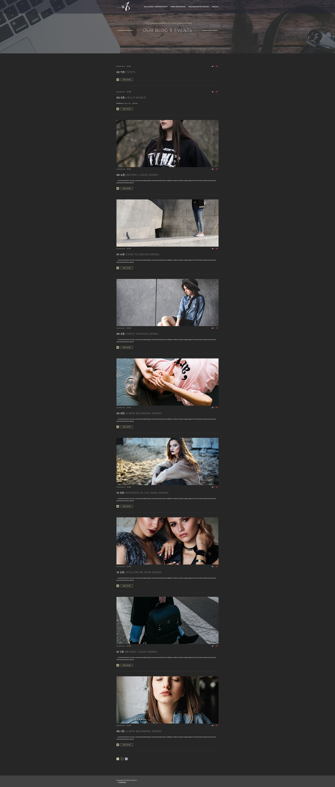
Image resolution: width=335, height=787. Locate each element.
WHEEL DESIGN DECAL (178, 7)
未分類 (129, 66)
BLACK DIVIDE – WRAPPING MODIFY (156, 7)
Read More (127, 79)
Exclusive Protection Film (199, 7)
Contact (215, 7)
